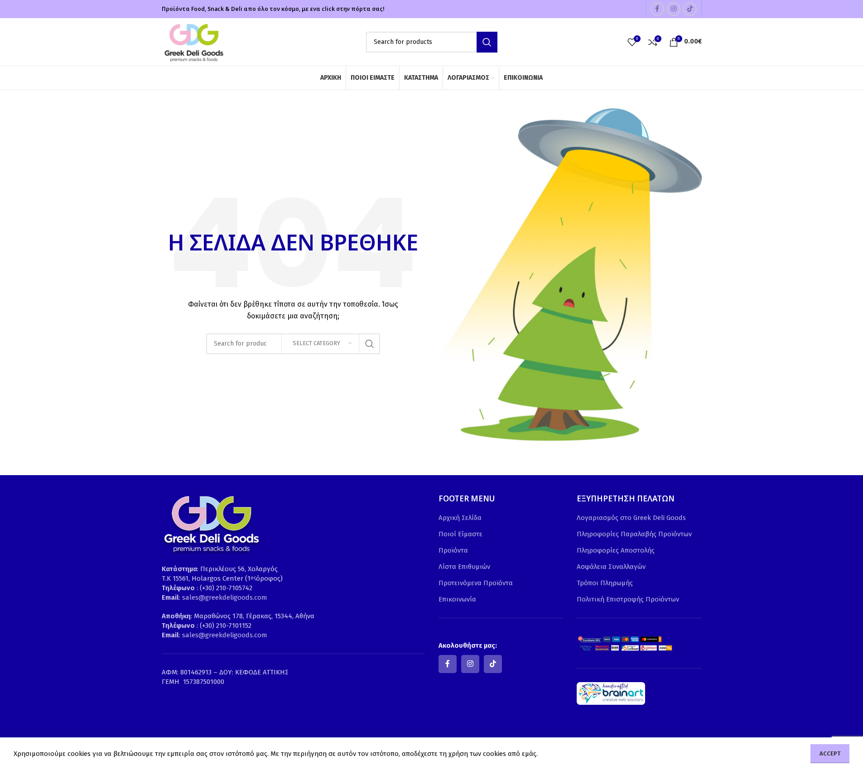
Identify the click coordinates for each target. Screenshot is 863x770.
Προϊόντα (453, 550)
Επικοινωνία (457, 599)
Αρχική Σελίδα (460, 518)
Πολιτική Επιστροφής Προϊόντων (628, 599)
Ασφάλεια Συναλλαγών (611, 567)
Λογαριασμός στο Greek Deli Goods (631, 518)
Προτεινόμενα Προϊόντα (476, 583)
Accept (830, 753)
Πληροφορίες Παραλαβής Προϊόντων (634, 534)
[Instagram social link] (673, 9)
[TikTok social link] (690, 9)
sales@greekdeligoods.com (224, 597)
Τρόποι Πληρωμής (605, 583)
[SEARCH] (487, 42)
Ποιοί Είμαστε (460, 534)
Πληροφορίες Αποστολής (616, 550)
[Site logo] (193, 41)
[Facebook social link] (657, 9)
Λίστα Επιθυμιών (464, 567)
